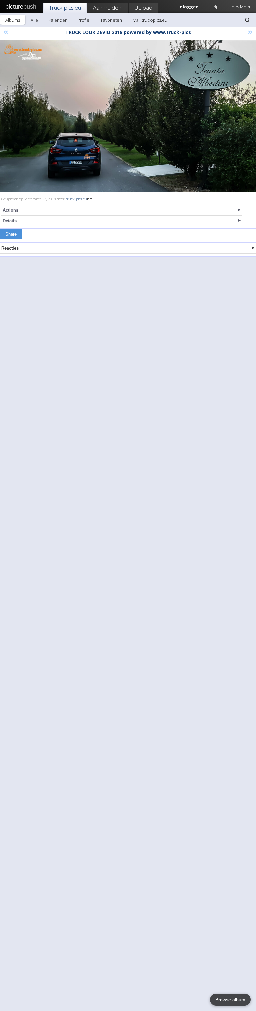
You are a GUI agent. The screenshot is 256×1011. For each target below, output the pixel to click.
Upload (143, 7)
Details (10, 220)
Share (11, 234)
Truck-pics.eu (65, 7)
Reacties (10, 248)
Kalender (58, 20)
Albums (12, 20)
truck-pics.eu (76, 198)
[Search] (247, 20)
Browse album (230, 999)
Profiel (83, 20)
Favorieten (111, 20)
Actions (10, 210)
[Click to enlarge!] (128, 116)
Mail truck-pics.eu (150, 20)
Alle (34, 20)
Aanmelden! (107, 7)
